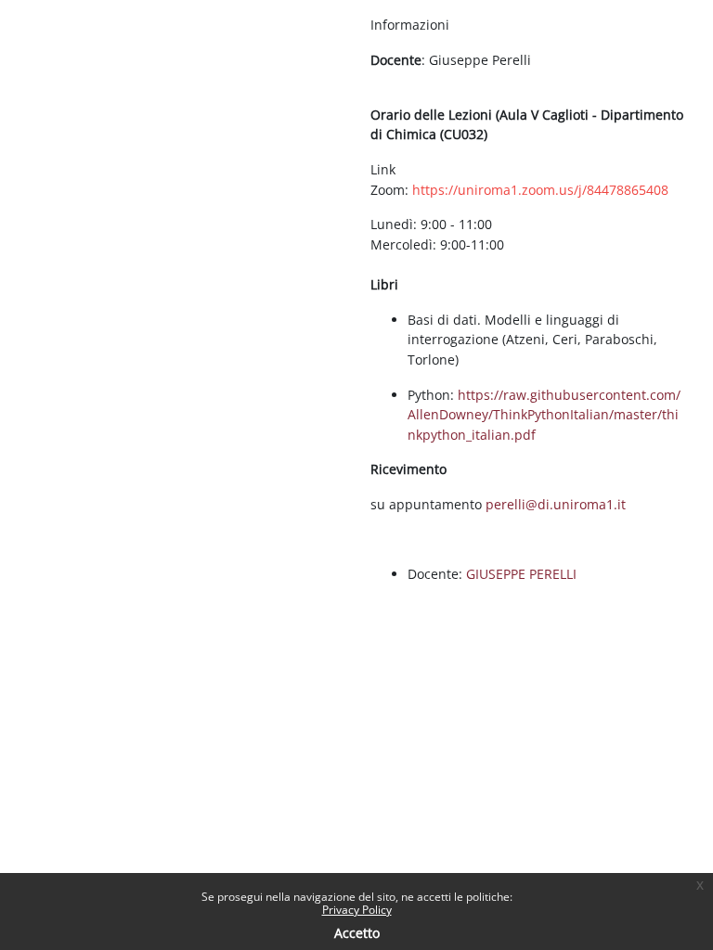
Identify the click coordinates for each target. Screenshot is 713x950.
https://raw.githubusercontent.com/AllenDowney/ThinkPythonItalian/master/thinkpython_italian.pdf (544, 414)
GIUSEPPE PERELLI (521, 574)
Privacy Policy (357, 910)
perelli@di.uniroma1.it (556, 504)
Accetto (357, 933)
